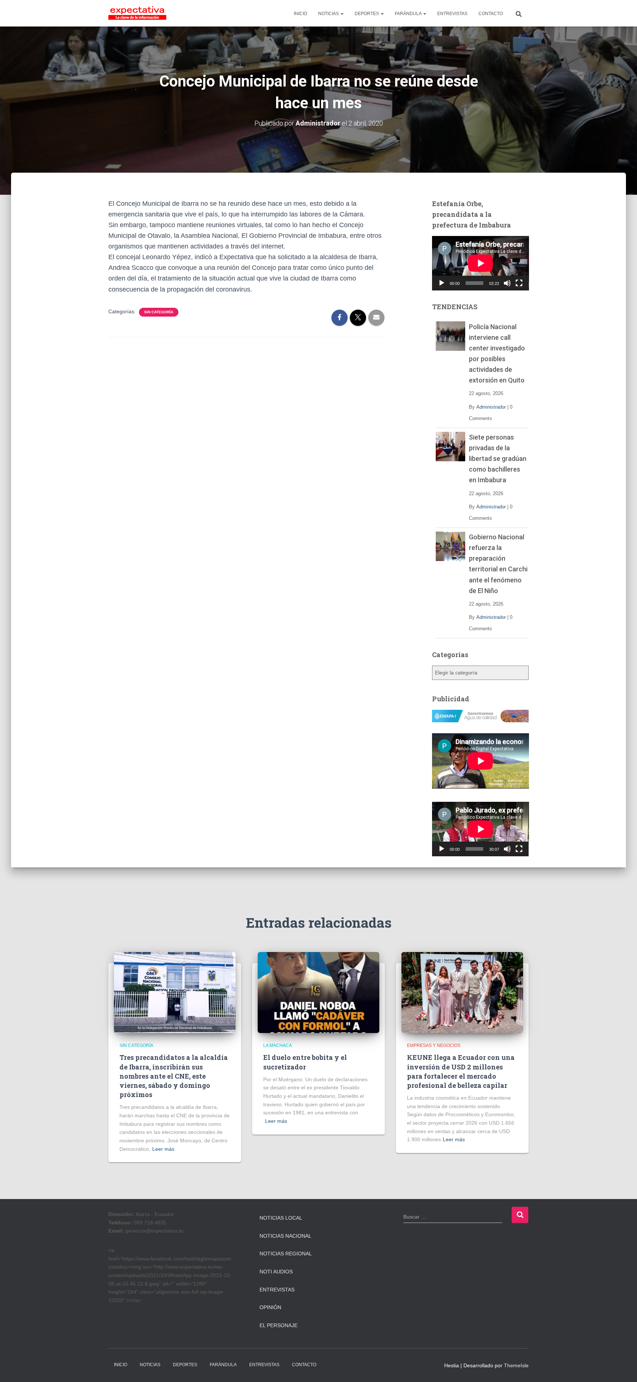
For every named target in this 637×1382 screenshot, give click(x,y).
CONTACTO (490, 13)
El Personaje (278, 1325)
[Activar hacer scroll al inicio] (622, 1367)
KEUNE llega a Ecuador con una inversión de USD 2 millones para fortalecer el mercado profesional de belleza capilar (461, 1071)
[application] (480, 263)
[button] (342, 13)
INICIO (300, 13)
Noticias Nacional (285, 1236)
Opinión (270, 1307)
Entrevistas (277, 1290)
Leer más (163, 1149)
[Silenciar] (507, 283)
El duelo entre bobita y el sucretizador (305, 1062)
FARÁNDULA (408, 13)
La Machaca (277, 1045)
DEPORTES (367, 13)
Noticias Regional (286, 1253)
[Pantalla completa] (519, 283)
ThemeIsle (516, 1365)
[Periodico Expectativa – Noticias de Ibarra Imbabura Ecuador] (137, 13)
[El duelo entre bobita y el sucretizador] (318, 992)
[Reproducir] (441, 283)
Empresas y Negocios (433, 1045)
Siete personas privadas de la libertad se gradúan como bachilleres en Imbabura (497, 458)
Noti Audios (276, 1272)
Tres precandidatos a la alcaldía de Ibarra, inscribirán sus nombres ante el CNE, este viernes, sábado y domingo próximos (173, 1076)
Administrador (491, 407)
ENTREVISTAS (452, 13)
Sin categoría (158, 312)
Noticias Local (281, 1218)
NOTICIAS (329, 13)
